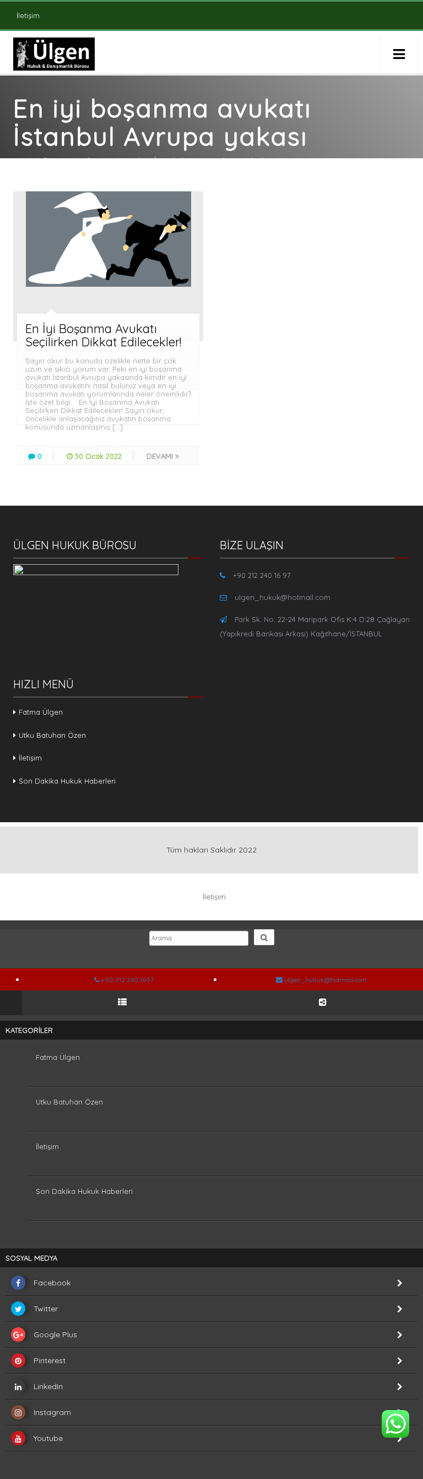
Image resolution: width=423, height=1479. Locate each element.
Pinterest (50, 1360)
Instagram (52, 1412)
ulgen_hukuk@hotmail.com (282, 597)
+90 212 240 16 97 (262, 575)
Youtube (48, 1438)
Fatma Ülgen (41, 712)
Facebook (52, 1283)
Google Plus (55, 1334)
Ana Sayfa (32, 160)
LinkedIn (48, 1386)
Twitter (46, 1309)
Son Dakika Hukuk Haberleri (67, 780)
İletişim (28, 15)
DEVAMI (161, 456)
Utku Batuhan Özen (52, 735)
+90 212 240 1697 (126, 980)
